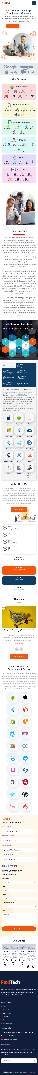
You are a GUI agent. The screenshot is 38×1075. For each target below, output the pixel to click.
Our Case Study (26, 26)
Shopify (16, 111)
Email (4, 886)
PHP (15, 93)
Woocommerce (7, 111)
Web (32, 98)
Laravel (31, 93)
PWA (14, 133)
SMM (14, 146)
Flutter (26, 128)
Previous (17, 649)
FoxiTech (32, 1072)
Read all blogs (19, 656)
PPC (9, 146)
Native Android (8, 128)
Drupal (27, 98)
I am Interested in (8, 903)
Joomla (20, 98)
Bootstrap (29, 176)
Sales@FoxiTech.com (13, 850)
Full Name (5, 878)
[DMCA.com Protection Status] (8, 1072)
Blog (4, 1019)
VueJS (20, 164)
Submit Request (19, 929)
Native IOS (18, 128)
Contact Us (6, 1010)
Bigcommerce (19, 116)
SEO (4, 146)
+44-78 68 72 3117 (11, 831)
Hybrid (32, 128)
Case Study (6, 1016)
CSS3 (32, 164)
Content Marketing (23, 146)
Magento (24, 111)
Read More (19, 509)
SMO (33, 146)
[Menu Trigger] (34, 3)
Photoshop (26, 181)
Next (21, 649)
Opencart (32, 111)
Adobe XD (15, 176)
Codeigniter (22, 93)
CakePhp (7, 98)
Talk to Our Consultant (12, 26)
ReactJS (14, 164)
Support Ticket (7, 1013)
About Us (5, 1006)
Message (5, 911)
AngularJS (7, 164)
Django (14, 98)
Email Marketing (19, 151)
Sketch (10, 181)
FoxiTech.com (10, 859)
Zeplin (22, 176)
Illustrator (18, 181)
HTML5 (27, 164)
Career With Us (7, 1023)
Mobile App (21, 133)
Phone (4, 894)
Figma (8, 176)
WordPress (8, 93)
